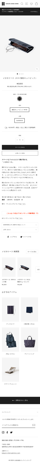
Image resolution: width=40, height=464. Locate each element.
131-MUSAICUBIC (19, 98)
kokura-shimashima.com (11, 453)
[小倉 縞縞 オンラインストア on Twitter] (11, 432)
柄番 (20, 94)
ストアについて (6, 412)
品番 (20, 116)
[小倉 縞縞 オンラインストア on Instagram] (3, 432)
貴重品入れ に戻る (21, 400)
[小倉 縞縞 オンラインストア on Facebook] (7, 432)
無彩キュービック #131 (19, 110)
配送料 (12, 86)
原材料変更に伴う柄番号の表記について (14, 225)
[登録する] (33, 425)
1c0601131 (19, 120)
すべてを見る (32, 252)
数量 (20, 135)
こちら (23, 204)
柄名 (20, 105)
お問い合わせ (7, 229)
